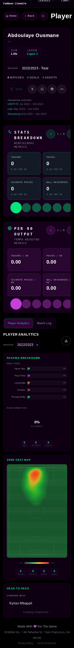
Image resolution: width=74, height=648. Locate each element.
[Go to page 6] (67, 207)
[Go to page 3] (36, 207)
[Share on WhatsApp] (42, 89)
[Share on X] (32, 89)
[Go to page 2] (26, 207)
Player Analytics (18, 323)
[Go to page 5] (57, 207)
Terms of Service (46, 643)
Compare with (16, 595)
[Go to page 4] (46, 207)
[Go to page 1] (16, 207)
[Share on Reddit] (52, 89)
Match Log (44, 323)
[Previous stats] (50, 133)
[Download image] (66, 340)
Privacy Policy (25, 643)
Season (13, 68)
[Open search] (43, 16)
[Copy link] (61, 89)
